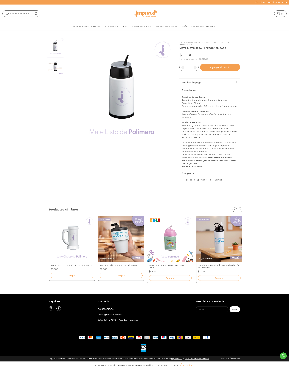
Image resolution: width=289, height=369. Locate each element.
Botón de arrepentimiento (197, 359)
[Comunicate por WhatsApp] (283, 355)
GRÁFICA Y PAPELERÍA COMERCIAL (199, 26)
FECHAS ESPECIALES (166, 26)
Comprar (170, 278)
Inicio (181, 42)
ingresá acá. (176, 359)
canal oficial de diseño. (219, 157)
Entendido (187, 365)
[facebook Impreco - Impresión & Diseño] (58, 308)
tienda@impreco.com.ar (110, 314)
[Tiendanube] (230, 359)
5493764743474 (105, 309)
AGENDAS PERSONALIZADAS (86, 26)
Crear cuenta (281, 2)
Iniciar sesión (266, 2)
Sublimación (206, 42)
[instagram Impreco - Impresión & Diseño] (51, 308)
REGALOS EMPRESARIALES (137, 26)
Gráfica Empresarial (193, 42)
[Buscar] (36, 13)
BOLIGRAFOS (112, 26)
